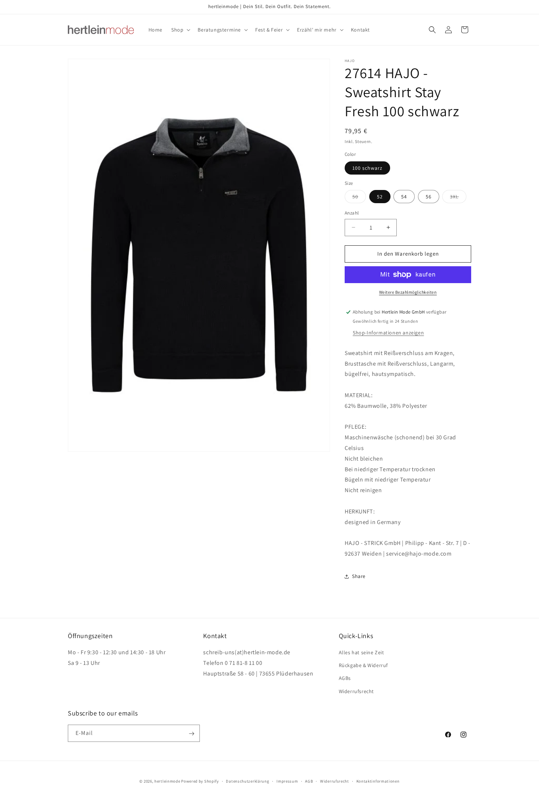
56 (429, 196)
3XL (458, 198)
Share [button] (359, 576)
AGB (309, 780)
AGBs (345, 678)
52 (380, 196)
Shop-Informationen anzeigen (388, 332)
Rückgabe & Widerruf (363, 665)
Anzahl (352, 213)
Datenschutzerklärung (247, 780)
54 (404, 196)
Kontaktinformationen (378, 780)
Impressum (287, 780)
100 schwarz (367, 168)
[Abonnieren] (191, 733)
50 (359, 198)
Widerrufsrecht (356, 691)
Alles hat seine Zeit (361, 652)
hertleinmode (167, 781)
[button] (180, 29)
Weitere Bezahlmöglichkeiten (408, 292)
